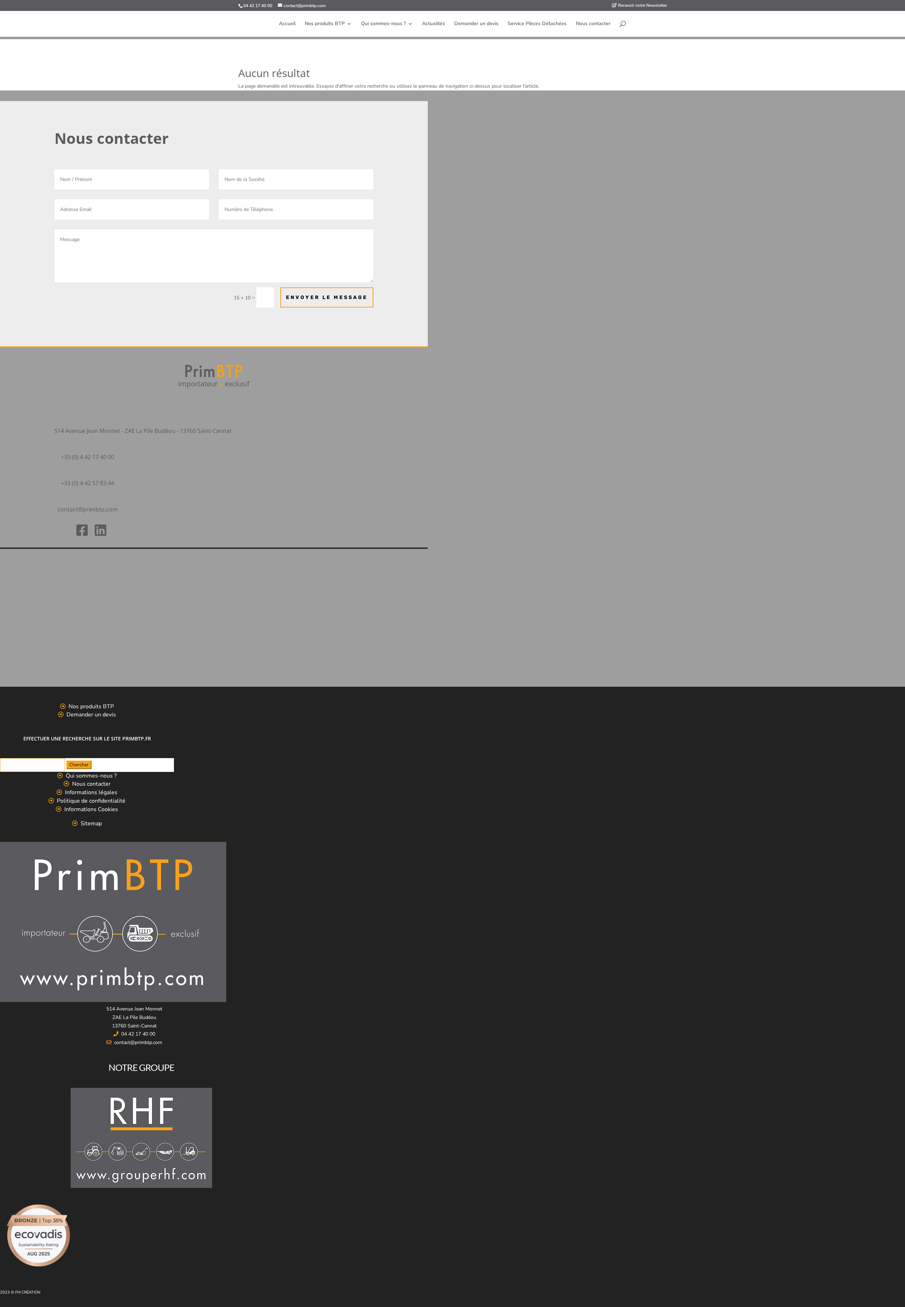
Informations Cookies (91, 809)
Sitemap (91, 823)
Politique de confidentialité (91, 801)
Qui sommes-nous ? (383, 24)
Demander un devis (476, 24)
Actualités (433, 24)
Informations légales (91, 792)
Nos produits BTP (325, 24)
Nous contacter (593, 24)
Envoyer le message (327, 297)
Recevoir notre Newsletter (642, 5)
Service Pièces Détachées (537, 24)
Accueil (287, 24)
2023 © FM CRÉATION (20, 1292)
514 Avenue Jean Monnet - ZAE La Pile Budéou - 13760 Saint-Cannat (143, 431)
